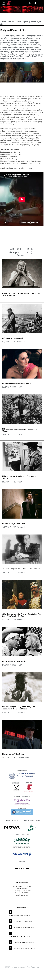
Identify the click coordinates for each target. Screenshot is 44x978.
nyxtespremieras (23, 921)
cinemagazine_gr (24, 948)
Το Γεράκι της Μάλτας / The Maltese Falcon (21, 569)
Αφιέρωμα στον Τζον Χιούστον (22, 254)
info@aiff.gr (24, 895)
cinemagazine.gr (24, 927)
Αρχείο (3, 22)
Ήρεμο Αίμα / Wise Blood (13, 754)
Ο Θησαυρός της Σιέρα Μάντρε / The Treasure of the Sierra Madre (18, 708)
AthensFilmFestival (19, 915)
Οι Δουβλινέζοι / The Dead (13, 524)
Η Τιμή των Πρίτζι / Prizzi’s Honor (16, 384)
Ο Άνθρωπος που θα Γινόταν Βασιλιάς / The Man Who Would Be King (21, 615)
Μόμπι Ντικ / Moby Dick (12, 338)
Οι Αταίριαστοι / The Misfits (14, 662)
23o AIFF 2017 (14, 22)
